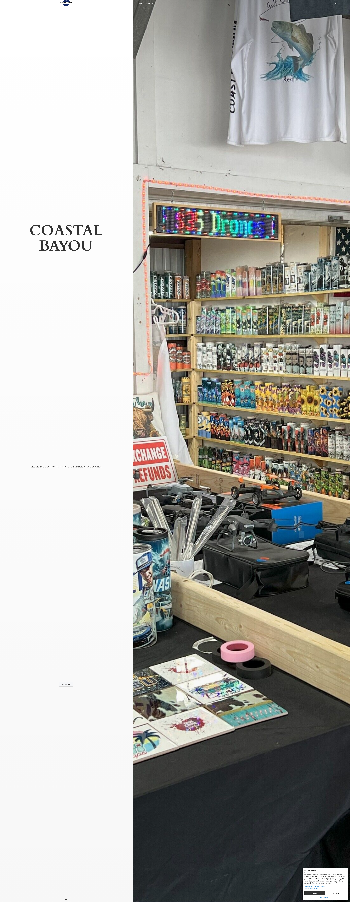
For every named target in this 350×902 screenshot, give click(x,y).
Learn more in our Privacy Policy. (314, 887)
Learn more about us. (311, 888)
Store (140, 3)
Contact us (149, 3)
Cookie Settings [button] (325, 897)
